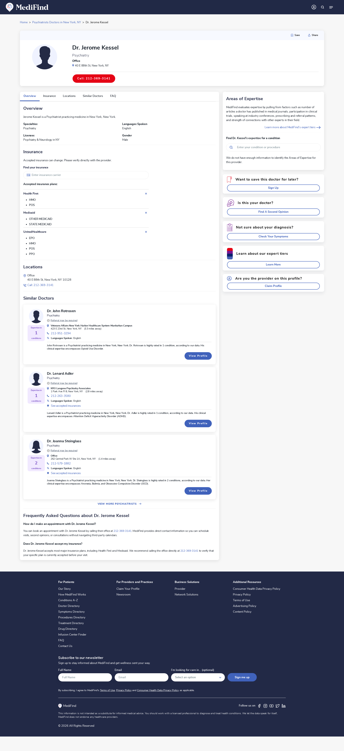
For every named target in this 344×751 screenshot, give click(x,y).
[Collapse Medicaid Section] (146, 212)
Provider (180, 589)
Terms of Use (241, 600)
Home (24, 22)
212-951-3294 (61, 333)
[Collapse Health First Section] (146, 193)
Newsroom (123, 595)
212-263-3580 (61, 396)
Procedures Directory (71, 617)
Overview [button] (29, 96)
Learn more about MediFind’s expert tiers (290, 127)
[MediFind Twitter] (277, 706)
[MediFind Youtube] (271, 706)
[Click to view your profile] (314, 7)
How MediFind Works (72, 595)
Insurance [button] (49, 96)
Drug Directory (67, 629)
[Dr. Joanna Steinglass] (36, 446)
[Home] (27, 7)
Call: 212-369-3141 (40, 285)
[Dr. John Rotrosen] (36, 316)
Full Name (64, 670)
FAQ (61, 640)
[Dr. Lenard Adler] (36, 378)
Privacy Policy (242, 595)
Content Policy (242, 612)
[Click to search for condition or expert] (322, 7)
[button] (62, 320)
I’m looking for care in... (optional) (192, 670)
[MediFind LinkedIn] (283, 706)
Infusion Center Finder (72, 635)
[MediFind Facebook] (259, 706)
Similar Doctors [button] (93, 96)
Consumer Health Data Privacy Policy (256, 589)
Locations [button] (69, 96)
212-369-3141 (123, 531)
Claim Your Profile (127, 589)
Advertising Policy (244, 606)
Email (118, 670)
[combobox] (86, 175)
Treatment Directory (71, 623)
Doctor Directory (69, 606)
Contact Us (65, 646)
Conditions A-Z (68, 600)
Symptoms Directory (71, 612)
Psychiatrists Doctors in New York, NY (56, 22)
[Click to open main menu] (331, 7)
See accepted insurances (66, 406)
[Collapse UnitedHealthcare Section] (146, 232)
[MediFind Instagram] (265, 706)
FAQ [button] (113, 96)
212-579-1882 (61, 464)
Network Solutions (186, 595)
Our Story (64, 589)
